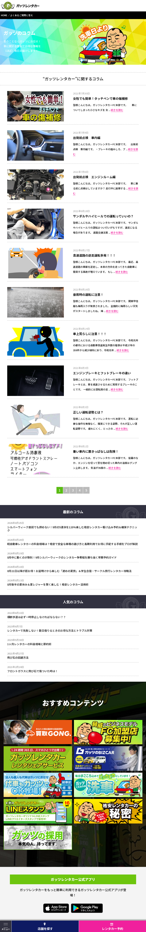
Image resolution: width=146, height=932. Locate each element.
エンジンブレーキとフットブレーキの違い (102, 373)
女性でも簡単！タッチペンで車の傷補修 (100, 98)
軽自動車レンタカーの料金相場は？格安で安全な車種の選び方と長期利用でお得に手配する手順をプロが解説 (72, 544)
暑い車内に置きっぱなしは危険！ (95, 451)
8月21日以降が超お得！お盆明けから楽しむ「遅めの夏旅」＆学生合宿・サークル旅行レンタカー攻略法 (69, 571)
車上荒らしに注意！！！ (89, 333)
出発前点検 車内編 (86, 137)
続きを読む (117, 110)
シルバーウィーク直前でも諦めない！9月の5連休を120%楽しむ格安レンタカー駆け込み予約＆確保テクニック (72, 528)
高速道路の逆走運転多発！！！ (94, 255)
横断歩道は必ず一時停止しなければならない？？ (36, 617)
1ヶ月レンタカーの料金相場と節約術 (29, 644)
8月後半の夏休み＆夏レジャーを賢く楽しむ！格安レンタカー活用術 (47, 584)
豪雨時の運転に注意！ (88, 294)
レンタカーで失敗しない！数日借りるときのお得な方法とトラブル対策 (49, 630)
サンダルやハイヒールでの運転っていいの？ (103, 216)
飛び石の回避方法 (18, 657)
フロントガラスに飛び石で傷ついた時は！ (32, 671)
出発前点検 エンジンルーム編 (94, 177)
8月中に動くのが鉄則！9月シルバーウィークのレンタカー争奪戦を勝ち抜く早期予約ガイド (62, 557)
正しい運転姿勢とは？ (88, 412)
